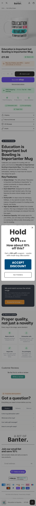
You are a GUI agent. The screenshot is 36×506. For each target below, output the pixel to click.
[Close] (32, 227)
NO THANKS (18, 275)
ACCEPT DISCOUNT (18, 264)
